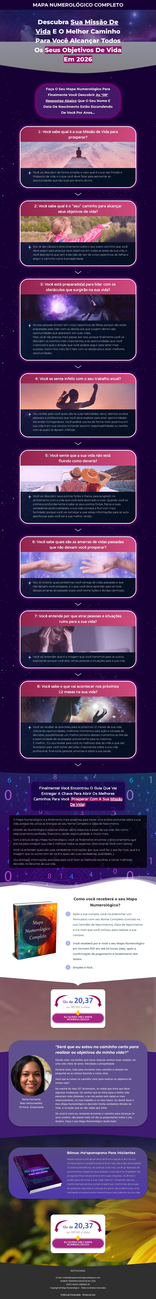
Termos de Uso (88, 1295)
